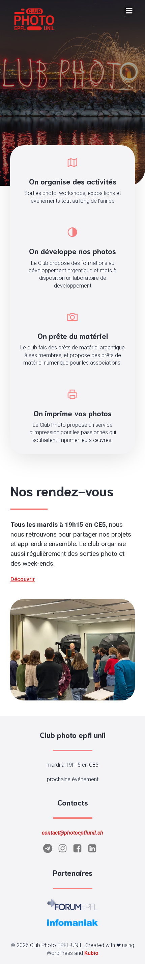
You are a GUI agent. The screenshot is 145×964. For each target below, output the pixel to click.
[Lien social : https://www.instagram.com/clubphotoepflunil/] (65, 849)
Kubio (91, 953)
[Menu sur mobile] (129, 11)
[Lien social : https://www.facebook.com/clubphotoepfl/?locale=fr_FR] (79, 849)
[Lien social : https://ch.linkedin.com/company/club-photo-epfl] (94, 849)
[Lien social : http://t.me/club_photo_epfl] (50, 849)
